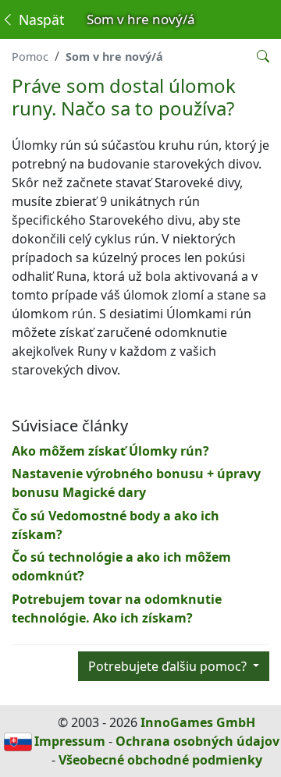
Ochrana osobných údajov (197, 741)
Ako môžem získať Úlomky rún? (110, 450)
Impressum (69, 741)
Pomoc (30, 56)
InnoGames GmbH (197, 722)
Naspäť (39, 19)
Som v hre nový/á (114, 56)
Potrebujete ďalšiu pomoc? (169, 666)
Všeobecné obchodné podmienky (160, 759)
